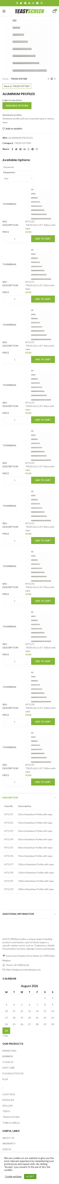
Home (5, 78)
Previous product (48, 78)
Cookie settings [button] (13, 1176)
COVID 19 (7, 1062)
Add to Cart (43, 238)
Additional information (18, 914)
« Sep (5, 1035)
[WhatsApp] (33, 3)
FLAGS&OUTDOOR (12, 1073)
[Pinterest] (25, 3)
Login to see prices (12, 100)
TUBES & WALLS (11, 1122)
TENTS (6, 1111)
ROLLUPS (7, 1105)
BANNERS (7, 1056)
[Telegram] (37, 3)
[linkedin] (29, 3)
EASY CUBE (8, 1067)
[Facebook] (17, 3)
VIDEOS (6, 1149)
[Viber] (41, 3)
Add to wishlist (14, 128)
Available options (17, 105)
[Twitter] (21, 3)
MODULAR (8, 1099)
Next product (55, 78)
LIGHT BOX (8, 1094)
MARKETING (9, 1050)
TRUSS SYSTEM (19, 78)
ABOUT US (8, 1137)
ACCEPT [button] (30, 1176)
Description (10, 797)
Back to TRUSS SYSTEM (16, 86)
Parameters (9, 172)
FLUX (5, 1079)
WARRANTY (9, 1143)
